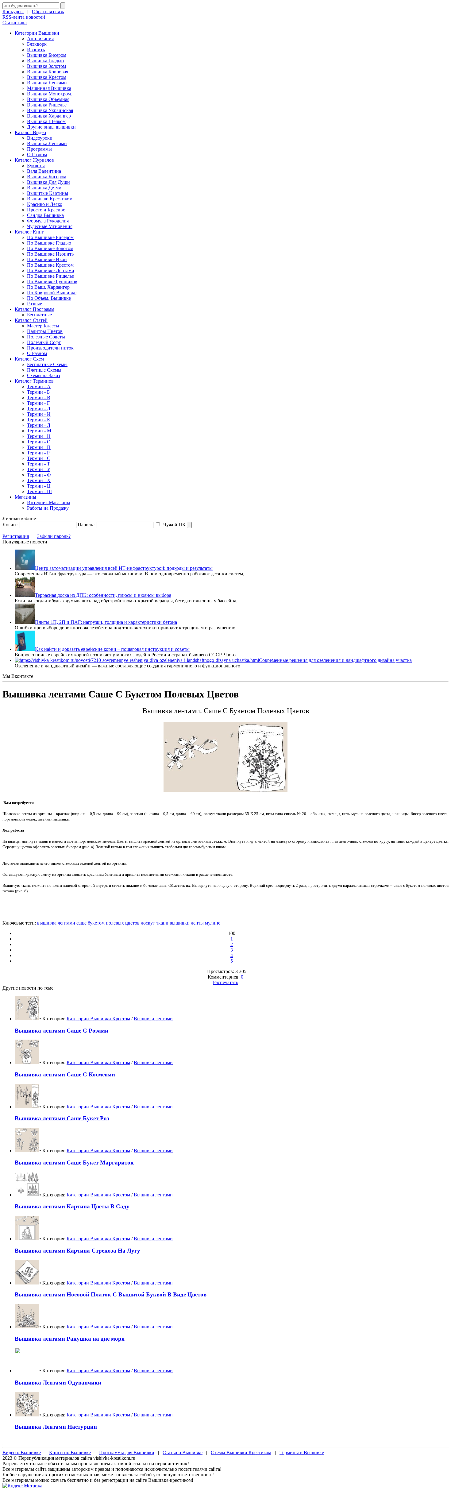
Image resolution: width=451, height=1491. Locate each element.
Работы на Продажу (48, 508)
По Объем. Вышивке (49, 298)
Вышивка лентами (153, 1018)
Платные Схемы (44, 370)
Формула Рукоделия (48, 220)
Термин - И (39, 414)
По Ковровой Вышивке (51, 292)
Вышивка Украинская (50, 110)
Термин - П (39, 447)
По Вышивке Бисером (50, 237)
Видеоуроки (39, 138)
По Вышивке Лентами (50, 270)
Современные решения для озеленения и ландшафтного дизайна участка (335, 660)
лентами (66, 922)
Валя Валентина (44, 171)
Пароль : (86, 524)
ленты (197, 922)
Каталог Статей (31, 320)
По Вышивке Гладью (49, 242)
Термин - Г (38, 403)
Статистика (14, 22)
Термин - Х (39, 480)
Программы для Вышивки (126, 1452)
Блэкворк (37, 44)
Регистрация (15, 536)
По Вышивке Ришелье (50, 276)
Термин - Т (38, 463)
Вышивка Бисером (46, 55)
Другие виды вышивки (51, 126)
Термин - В (38, 397)
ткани (162, 922)
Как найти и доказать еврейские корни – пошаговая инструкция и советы (112, 649)
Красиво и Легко (44, 204)
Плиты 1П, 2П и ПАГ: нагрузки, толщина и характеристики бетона (106, 622)
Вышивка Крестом (46, 77)
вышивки (180, 922)
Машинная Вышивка (49, 88)
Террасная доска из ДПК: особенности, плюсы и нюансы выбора (103, 595)
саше (81, 922)
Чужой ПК (174, 524)
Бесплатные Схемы (47, 364)
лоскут (148, 922)
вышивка (46, 922)
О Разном (37, 154)
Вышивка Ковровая (47, 71)
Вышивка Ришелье (47, 104)
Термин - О (39, 441)
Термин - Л (38, 425)
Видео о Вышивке (21, 1452)
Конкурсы (13, 11)
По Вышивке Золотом (50, 248)
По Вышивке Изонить (50, 254)
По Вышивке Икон (47, 259)
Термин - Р (38, 452)
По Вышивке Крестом (50, 265)
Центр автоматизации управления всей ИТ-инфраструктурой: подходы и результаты (124, 568)
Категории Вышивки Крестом (98, 1018)
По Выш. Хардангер (48, 287)
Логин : (10, 524)
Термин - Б (38, 392)
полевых (115, 922)
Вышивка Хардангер (49, 115)
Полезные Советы (46, 336)
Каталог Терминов (34, 381)
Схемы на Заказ (43, 375)
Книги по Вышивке (70, 1452)
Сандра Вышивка (45, 215)
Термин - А (39, 386)
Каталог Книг (29, 231)
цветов (132, 922)
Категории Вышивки (37, 33)
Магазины (25, 497)
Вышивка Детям (44, 187)
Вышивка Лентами (47, 82)
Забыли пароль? (54, 536)
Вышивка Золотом (46, 66)
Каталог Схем (29, 358)
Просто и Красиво (46, 209)
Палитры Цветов (45, 331)
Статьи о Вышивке (182, 1452)
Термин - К (38, 419)
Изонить (36, 49)
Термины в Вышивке (301, 1452)
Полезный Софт (44, 342)
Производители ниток (50, 347)
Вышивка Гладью (45, 60)
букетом (96, 922)
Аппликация (40, 38)
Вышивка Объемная (48, 99)
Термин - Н (39, 436)
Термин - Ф (39, 474)
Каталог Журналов (34, 160)
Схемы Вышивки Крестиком (241, 1452)
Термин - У (38, 469)
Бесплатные (39, 314)
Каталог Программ (34, 309)
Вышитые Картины (47, 193)
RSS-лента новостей (23, 17)
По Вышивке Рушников (52, 281)
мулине (212, 922)
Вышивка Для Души (48, 182)
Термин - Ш (39, 491)
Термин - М (39, 430)
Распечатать (225, 982)
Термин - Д (38, 408)
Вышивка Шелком (46, 121)
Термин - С (38, 458)
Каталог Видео (30, 132)
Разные (34, 303)
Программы (39, 149)
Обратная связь (48, 11)
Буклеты (36, 165)
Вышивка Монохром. (49, 93)
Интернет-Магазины (48, 502)
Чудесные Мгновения (49, 226)
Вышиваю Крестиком (49, 198)
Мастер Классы (43, 325)
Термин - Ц (39, 486)
